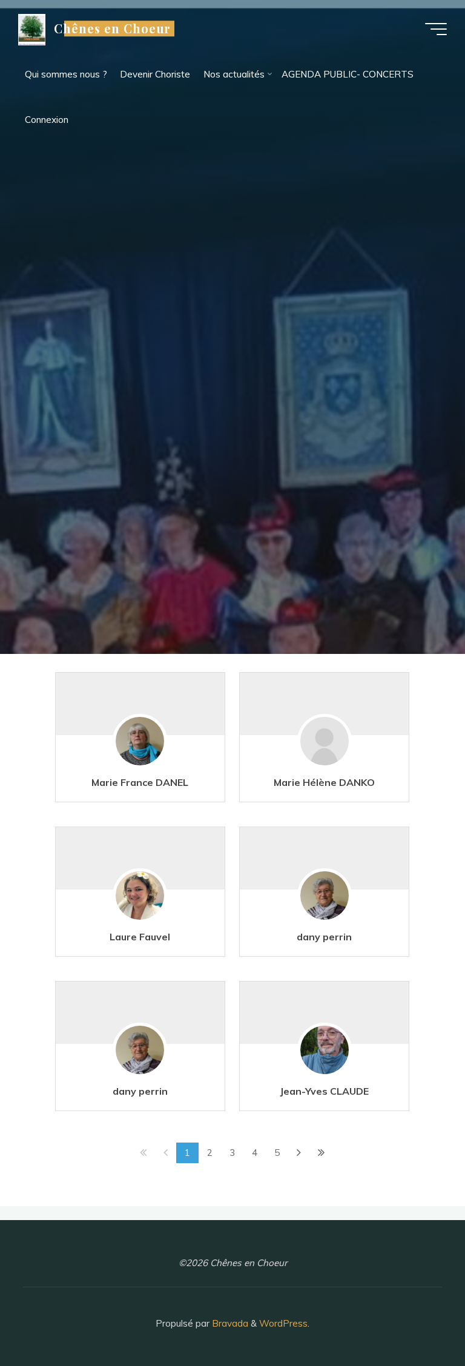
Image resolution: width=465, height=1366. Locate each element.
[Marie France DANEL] (140, 748)
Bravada (228, 1323)
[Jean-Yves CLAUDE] (324, 1057)
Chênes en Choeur (112, 28)
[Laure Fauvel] (140, 902)
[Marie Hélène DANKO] (324, 748)
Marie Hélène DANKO (324, 782)
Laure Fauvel (140, 937)
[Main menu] (436, 29)
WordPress (283, 1323)
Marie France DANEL (140, 782)
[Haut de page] (418, 1319)
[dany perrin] (324, 902)
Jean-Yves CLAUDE (324, 1091)
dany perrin (324, 937)
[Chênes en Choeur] (31, 29)
